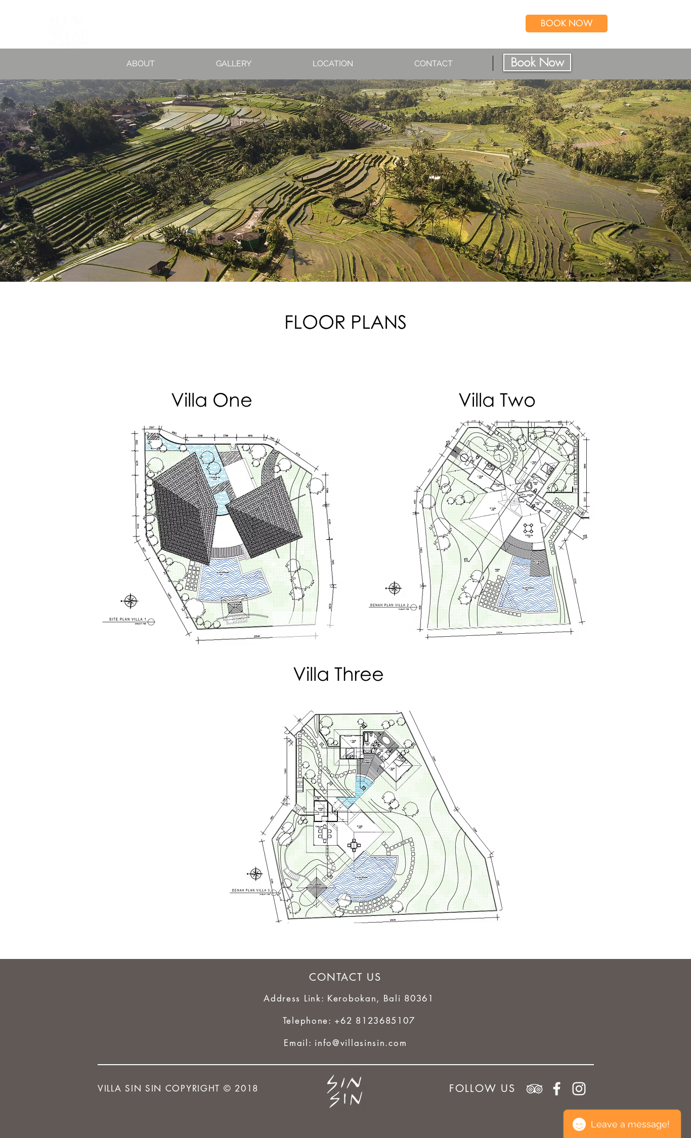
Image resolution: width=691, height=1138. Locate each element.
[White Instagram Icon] (579, 1089)
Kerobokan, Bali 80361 (380, 998)
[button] (163, 63)
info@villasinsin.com (361, 1042)
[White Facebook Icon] (557, 1089)
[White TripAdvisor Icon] (534, 1089)
